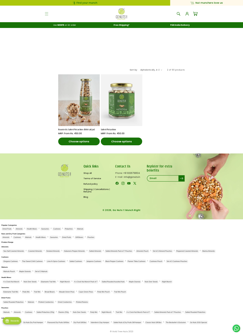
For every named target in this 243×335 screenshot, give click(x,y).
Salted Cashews (75, 261)
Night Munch (65, 282)
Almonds (19, 229)
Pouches (90, 237)
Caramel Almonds (35, 251)
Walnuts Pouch (9, 271)
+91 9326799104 (131, 173)
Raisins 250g (63, 312)
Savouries (45, 229)
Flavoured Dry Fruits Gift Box (58, 322)
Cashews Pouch (156, 261)
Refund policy (91, 183)
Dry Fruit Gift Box (80, 322)
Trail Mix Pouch (120, 292)
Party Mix (26, 292)
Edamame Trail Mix (48, 282)
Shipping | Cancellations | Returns (97, 190)
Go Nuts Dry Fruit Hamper (33, 322)
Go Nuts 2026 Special (198, 322)
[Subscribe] (181, 178)
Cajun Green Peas (86, 292)
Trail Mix (37, 292)
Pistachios (69, 229)
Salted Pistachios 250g (45, 312)
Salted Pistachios (108, 129)
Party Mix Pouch (103, 292)
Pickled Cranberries (46, 302)
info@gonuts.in (132, 177)
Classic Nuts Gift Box (153, 322)
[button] (46, 14)
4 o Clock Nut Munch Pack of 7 (85, 282)
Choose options (79, 141)
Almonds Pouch (142, 251)
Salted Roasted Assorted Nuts (113, 282)
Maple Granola (25, 271)
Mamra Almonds (208, 251)
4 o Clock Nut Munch (11, 282)
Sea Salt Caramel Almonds (13, 251)
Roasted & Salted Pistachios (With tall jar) (76, 129)
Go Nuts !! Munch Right (126, 210)
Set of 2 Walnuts (41, 271)
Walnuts (80, 229)
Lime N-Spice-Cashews (56, 261)
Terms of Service (92, 178)
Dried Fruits (7, 229)
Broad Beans (50, 292)
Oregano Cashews (10, 261)
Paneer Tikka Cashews (136, 261)
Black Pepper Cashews (114, 261)
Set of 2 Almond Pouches (162, 251)
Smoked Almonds (53, 251)
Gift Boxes (79, 237)
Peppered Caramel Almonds (187, 251)
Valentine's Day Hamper (100, 322)
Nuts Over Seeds (30, 282)
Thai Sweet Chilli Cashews (32, 261)
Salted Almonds (95, 251)
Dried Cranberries (65, 302)
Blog (86, 196)
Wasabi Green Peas (66, 292)
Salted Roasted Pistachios (13, 302)
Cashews (56, 229)
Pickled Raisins (82, 302)
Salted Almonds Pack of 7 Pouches (118, 251)
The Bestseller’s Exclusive (176, 322)
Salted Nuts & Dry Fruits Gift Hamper (127, 322)
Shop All (88, 173)
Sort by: (134, 69)
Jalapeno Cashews (93, 261)
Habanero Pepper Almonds (74, 251)
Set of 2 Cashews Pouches (177, 261)
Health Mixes (32, 229)
